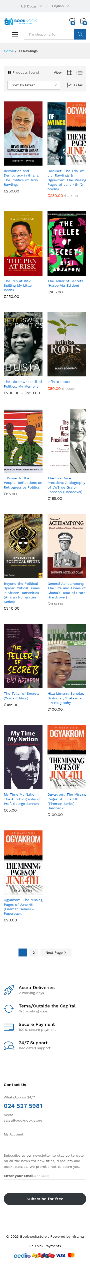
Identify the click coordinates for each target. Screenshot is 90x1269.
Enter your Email (26, 1176)
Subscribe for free (45, 1198)
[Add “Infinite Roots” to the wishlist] (78, 373)
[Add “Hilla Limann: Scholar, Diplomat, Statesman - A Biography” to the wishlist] (78, 685)
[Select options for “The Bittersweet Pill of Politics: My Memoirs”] (11, 373)
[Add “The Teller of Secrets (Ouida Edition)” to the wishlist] (34, 685)
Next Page (55, 952)
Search (80, 34)
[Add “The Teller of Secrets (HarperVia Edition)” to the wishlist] (78, 273)
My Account (14, 1134)
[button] (11, 162)
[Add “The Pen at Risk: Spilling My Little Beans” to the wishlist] (34, 273)
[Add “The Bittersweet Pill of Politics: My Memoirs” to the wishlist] (34, 373)
